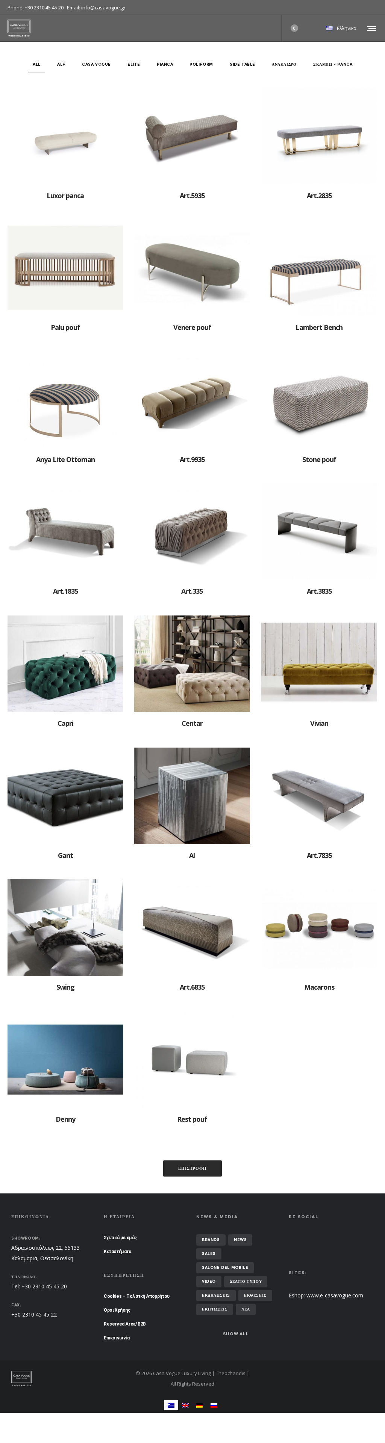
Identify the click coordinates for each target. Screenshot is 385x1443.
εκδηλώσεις (216, 1295)
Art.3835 (319, 591)
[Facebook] (372, 7)
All (37, 64)
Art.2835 (319, 195)
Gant (65, 855)
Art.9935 (192, 459)
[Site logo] (19, 28)
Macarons (319, 987)
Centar (192, 723)
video (209, 1281)
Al (192, 855)
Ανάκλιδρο (284, 64)
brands (211, 1239)
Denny (65, 1119)
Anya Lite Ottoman (65, 459)
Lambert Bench (319, 327)
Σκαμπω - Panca (332, 64)
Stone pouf (319, 459)
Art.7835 (319, 855)
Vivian (319, 723)
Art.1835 (65, 591)
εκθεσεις (255, 1295)
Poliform (201, 64)
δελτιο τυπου (246, 1281)
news (240, 1239)
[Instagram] (377, 7)
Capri (65, 723)
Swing (65, 987)
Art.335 (192, 591)
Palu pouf (65, 327)
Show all (236, 1333)
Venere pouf (192, 327)
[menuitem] (171, 1405)
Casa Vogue (96, 64)
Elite (133, 64)
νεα (245, 1309)
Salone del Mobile (225, 1267)
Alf (61, 64)
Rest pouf (192, 1119)
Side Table (242, 64)
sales (209, 1253)
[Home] (69, 1378)
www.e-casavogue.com (334, 1295)
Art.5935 (192, 195)
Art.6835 (192, 987)
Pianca (165, 64)
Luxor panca (65, 195)
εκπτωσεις (214, 1309)
